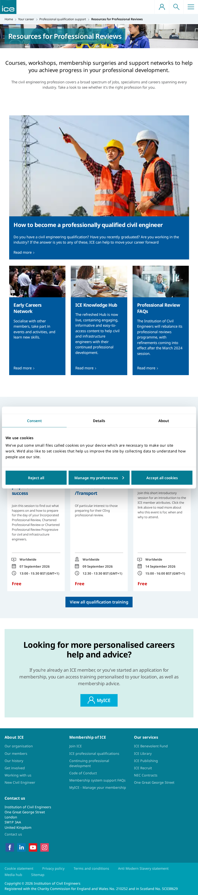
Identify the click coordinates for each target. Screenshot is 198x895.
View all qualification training (99, 602)
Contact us (13, 834)
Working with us (18, 775)
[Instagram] (44, 847)
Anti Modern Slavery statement (143, 868)
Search (176, 7)
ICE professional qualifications (94, 753)
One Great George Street (154, 782)
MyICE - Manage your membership (97, 787)
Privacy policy (53, 868)
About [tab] (163, 420)
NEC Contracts (145, 775)
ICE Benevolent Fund (151, 746)
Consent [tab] (34, 420)
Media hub (13, 874)
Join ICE (75, 746)
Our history (14, 760)
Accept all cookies (162, 477)
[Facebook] (10, 847)
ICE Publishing (146, 760)
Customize (99, 478)
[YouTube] (33, 847)
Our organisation (19, 746)
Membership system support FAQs (97, 780)
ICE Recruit (143, 768)
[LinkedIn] (21, 847)
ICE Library (143, 753)
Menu (191, 7)
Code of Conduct (83, 773)
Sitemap (37, 874)
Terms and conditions (91, 868)
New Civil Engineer (20, 782)
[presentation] (99, 187)
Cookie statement (19, 868)
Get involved (15, 768)
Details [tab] (99, 420)
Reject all (36, 477)
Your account (162, 7)
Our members (16, 753)
